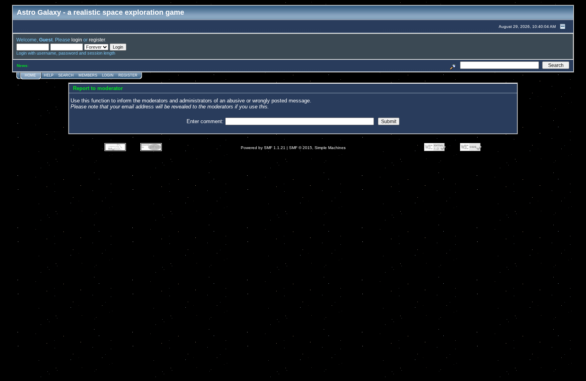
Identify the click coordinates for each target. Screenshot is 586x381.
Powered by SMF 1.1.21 (263, 147)
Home (30, 75)
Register (128, 75)
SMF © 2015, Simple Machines (317, 147)
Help (48, 75)
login (76, 39)
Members (88, 75)
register (97, 39)
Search (66, 75)
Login (108, 75)
